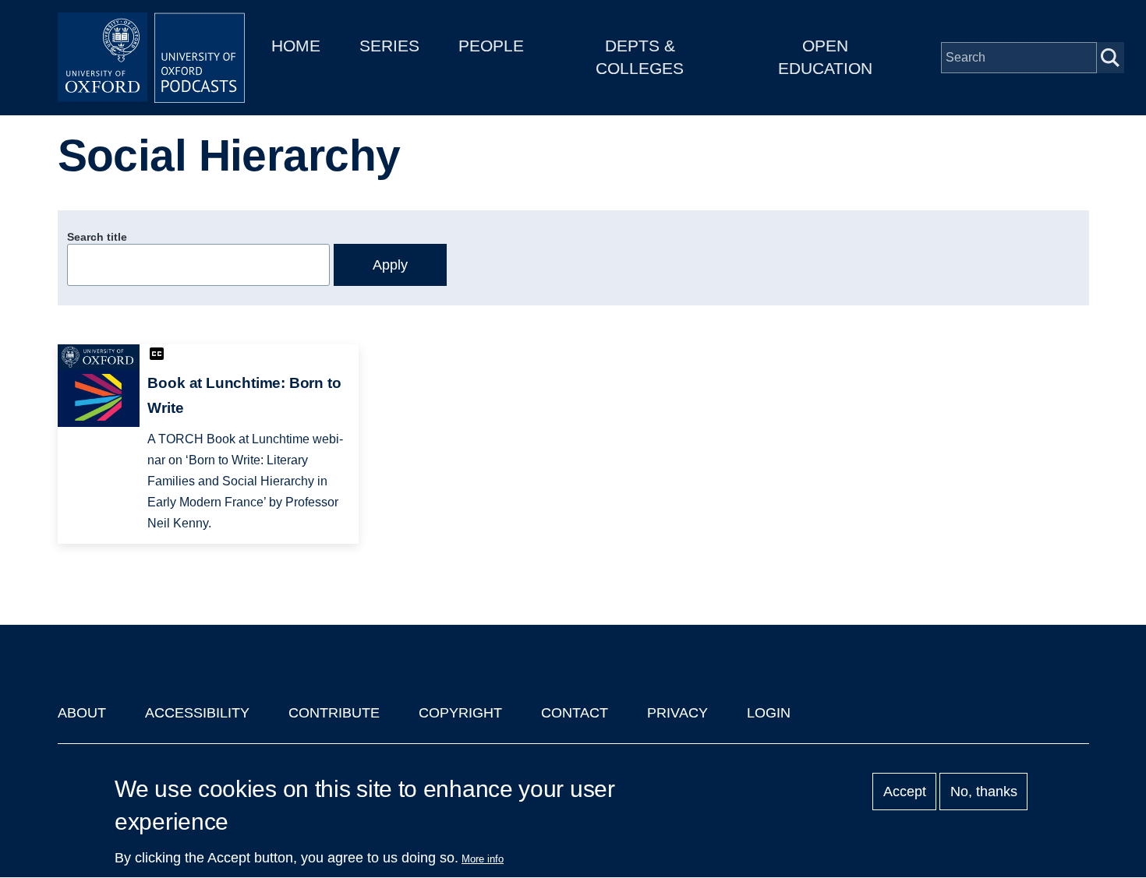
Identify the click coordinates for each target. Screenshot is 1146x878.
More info (483, 859)
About (82, 713)
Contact (574, 713)
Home (295, 46)
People (491, 46)
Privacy (677, 713)
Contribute (334, 713)
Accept (904, 791)
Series (389, 46)
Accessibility (197, 713)
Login (769, 713)
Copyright (460, 713)
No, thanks (983, 791)
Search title (97, 237)
